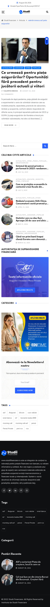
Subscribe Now (25, 390)
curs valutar (32, 413)
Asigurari (31, 215)
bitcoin (21, 413)
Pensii (35, 161)
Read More (8, 125)
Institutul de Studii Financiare (14, 602)
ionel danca (7, 418)
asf (4, 413)
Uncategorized (22, 163)
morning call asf (22, 423)
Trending (19, 233)
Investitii (39, 179)
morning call (7, 423)
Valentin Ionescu (11, 91)
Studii (38, 198)
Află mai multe (25, 290)
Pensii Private (8, 429)
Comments (8, 94)
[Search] (47, 12)
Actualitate (21, 161)
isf (16, 418)
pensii (34, 423)
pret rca (20, 429)
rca (27, 429)
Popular (42, 161)
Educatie (30, 179)
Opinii (29, 161)
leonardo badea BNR (28, 418)
